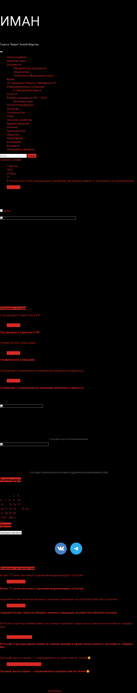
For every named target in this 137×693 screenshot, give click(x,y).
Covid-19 (12, 94)
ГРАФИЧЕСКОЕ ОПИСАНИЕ (17, 343)
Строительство (16, 112)
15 (10, 504)
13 (2, 504)
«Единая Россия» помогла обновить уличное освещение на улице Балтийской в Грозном (58, 599)
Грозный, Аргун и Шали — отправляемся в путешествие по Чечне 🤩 (45, 658)
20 (2, 509)
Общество (13, 134)
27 (2, 513)
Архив (10, 79)
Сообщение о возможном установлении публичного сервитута (42, 370)
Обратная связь (16, 60)
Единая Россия (16, 581)
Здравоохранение (18, 123)
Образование (15, 138)
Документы (14, 64)
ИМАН (20, 21)
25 (22, 509)
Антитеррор (14, 142)
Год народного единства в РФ (20, 315)
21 (6, 509)
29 (10, 513)
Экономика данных (19, 637)
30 (14, 513)
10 (18, 500)
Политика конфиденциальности (33, 75)
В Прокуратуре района (27, 90)
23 (14, 509)
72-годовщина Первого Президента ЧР (31, 83)
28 (6, 513)
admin (7, 211)
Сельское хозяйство (19, 119)
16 (14, 504)
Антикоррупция (23, 101)
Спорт (10, 116)
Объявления (21, 72)
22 (10, 509)
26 (27, 509)
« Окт (3, 517)
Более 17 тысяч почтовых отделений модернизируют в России (41, 575)
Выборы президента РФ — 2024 (26, 97)
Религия (12, 127)
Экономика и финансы (21, 149)
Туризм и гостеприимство (24, 664)
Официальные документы (29, 68)
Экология (13, 108)
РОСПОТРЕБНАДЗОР (20, 105)
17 (18, 504)
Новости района (17, 57)
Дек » (12, 517)
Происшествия (16, 131)
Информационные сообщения (25, 86)
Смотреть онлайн (11, 159)
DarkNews (54, 691)
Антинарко (13, 145)
